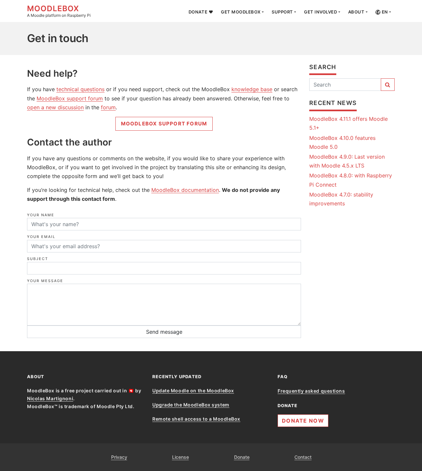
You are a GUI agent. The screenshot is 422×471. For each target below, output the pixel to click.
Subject (37, 258)
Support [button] (282, 11)
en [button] (384, 11)
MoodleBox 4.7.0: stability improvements (341, 199)
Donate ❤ (201, 11)
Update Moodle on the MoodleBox (193, 390)
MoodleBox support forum (70, 98)
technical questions (80, 89)
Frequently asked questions (311, 391)
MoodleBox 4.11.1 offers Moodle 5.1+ (348, 123)
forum (108, 107)
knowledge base (251, 89)
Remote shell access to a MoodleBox (196, 419)
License (180, 457)
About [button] (356, 11)
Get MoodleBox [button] (241, 11)
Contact (303, 457)
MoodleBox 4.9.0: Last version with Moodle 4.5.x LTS (347, 161)
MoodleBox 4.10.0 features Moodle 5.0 (342, 142)
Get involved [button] (320, 11)
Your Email (41, 236)
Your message (45, 280)
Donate (242, 457)
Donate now (303, 420)
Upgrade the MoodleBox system (190, 404)
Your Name (40, 215)
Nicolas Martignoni (50, 398)
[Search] (388, 84)
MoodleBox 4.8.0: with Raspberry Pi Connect (350, 180)
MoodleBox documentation (185, 190)
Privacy (119, 457)
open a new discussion (55, 107)
